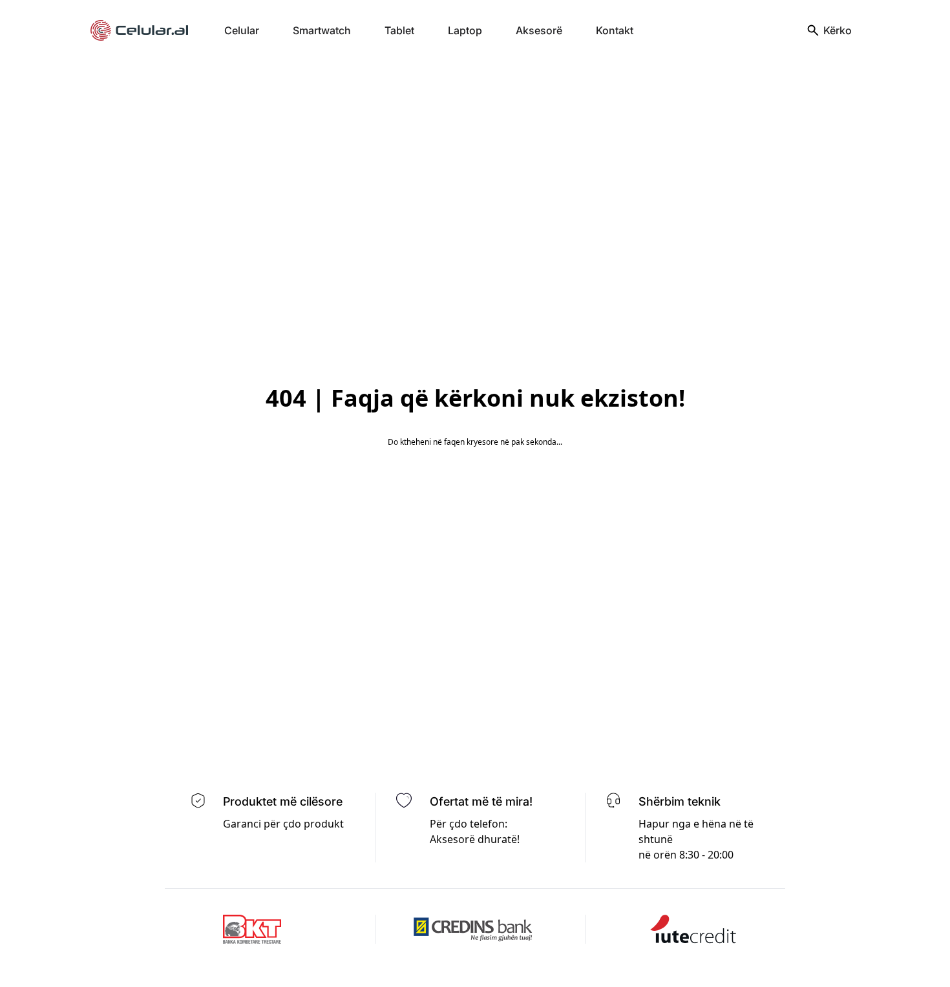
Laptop (465, 30)
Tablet (399, 30)
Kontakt (614, 30)
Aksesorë (539, 30)
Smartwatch (322, 30)
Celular (241, 30)
